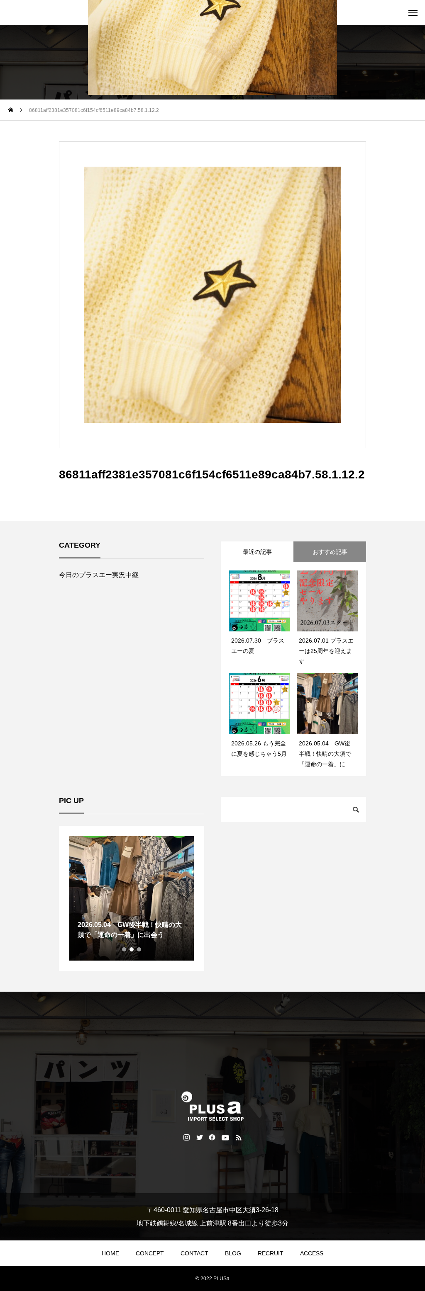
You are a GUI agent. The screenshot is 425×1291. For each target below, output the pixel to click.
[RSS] (238, 1137)
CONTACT (194, 1253)
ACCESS (311, 1253)
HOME (110, 1253)
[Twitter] (199, 1137)
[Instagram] (186, 1137)
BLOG (233, 1253)
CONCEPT (150, 1253)
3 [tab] (139, 949)
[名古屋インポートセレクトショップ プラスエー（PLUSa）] (212, 1106)
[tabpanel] (131, 898)
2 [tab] (131, 949)
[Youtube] (226, 1137)
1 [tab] (124, 949)
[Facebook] (212, 1137)
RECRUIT (270, 1253)
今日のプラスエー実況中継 (99, 574)
